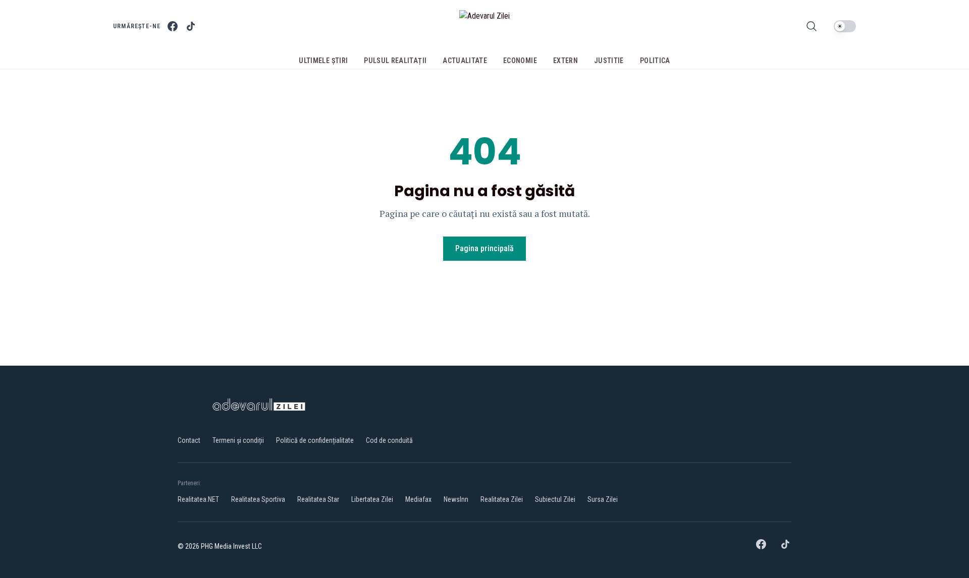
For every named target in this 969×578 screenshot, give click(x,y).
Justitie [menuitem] (609, 60)
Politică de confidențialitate (315, 440)
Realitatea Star (318, 499)
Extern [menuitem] (565, 60)
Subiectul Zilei (555, 499)
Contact (189, 440)
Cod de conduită (389, 440)
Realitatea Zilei (501, 499)
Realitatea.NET (198, 499)
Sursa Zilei (602, 499)
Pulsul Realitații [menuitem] (395, 60)
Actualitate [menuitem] (465, 60)
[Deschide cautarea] (811, 26)
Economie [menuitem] (520, 60)
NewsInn (456, 499)
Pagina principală (484, 248)
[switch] (845, 26)
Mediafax (418, 499)
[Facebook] (173, 26)
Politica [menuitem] (655, 60)
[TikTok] (191, 26)
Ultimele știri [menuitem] (323, 60)
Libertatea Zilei (372, 499)
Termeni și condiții (238, 440)
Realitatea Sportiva (258, 499)
